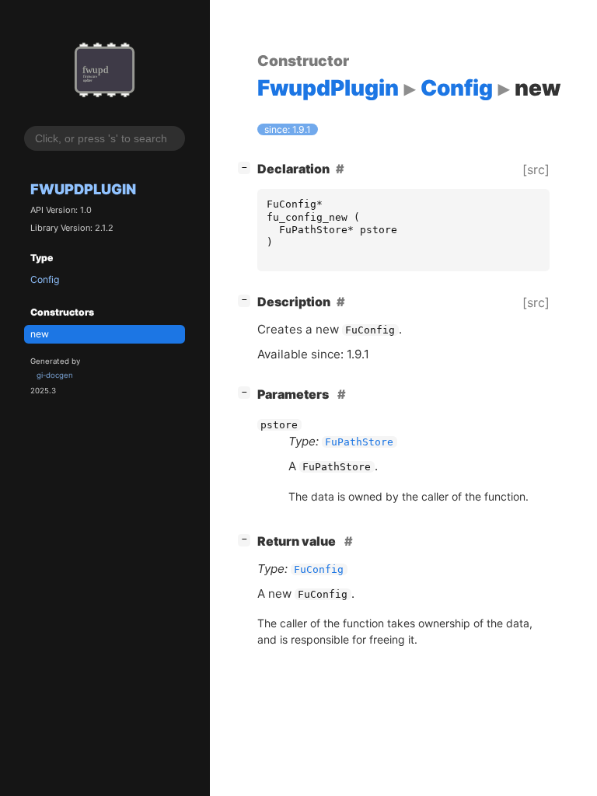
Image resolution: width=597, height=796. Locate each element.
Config (44, 279)
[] (247, 167)
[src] (536, 169)
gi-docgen (55, 375)
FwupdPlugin (83, 188)
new (39, 334)
